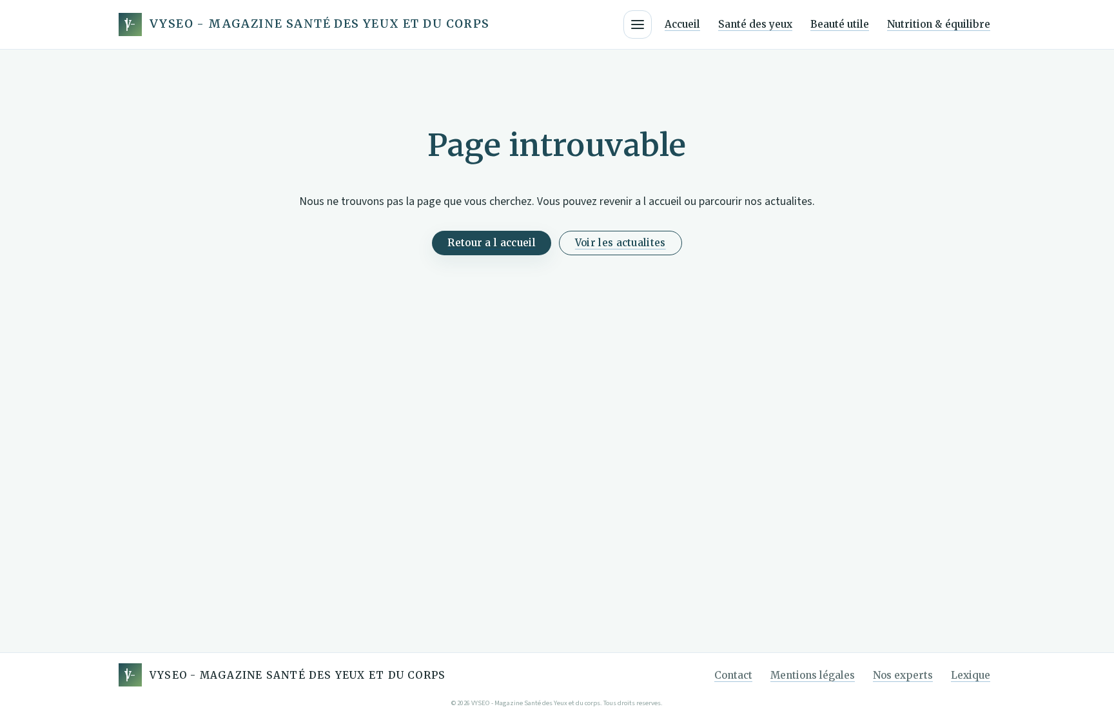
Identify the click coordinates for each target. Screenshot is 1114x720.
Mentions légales (812, 675)
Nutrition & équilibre (938, 24)
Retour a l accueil (491, 243)
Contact (733, 675)
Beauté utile (839, 24)
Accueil (682, 24)
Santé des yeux (755, 24)
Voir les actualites (620, 243)
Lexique (970, 675)
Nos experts (903, 675)
